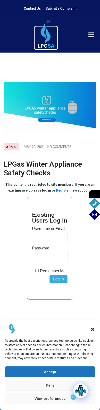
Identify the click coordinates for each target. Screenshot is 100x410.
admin (11, 147)
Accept (50, 372)
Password (40, 248)
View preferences (50, 398)
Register (63, 190)
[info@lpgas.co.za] (94, 214)
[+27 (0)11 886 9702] (94, 203)
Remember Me (53, 271)
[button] (92, 328)
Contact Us (32, 8)
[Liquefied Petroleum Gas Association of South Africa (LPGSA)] (46, 34)
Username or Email (48, 229)
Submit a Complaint (61, 8)
